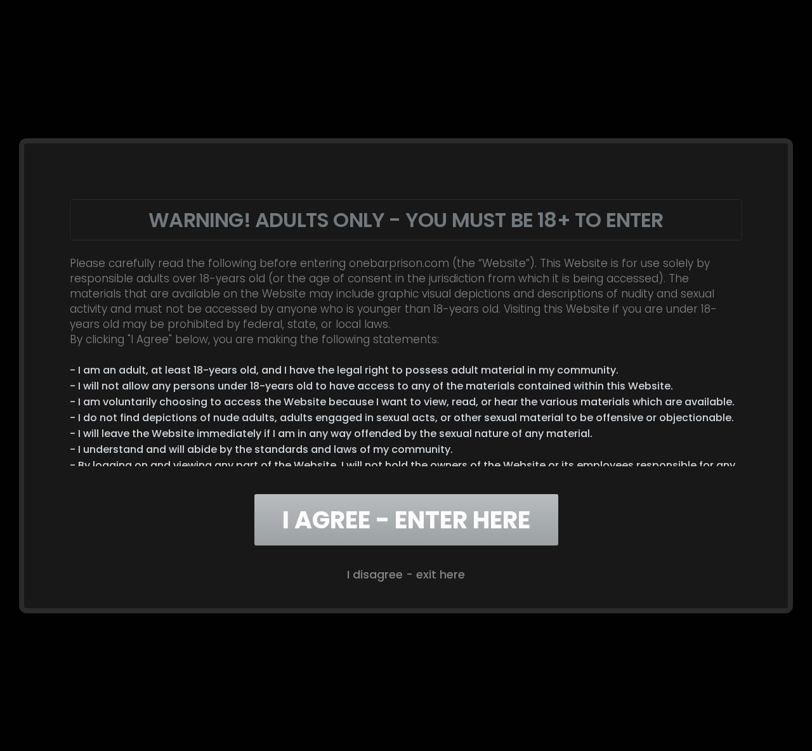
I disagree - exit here (406, 574)
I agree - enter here (406, 520)
